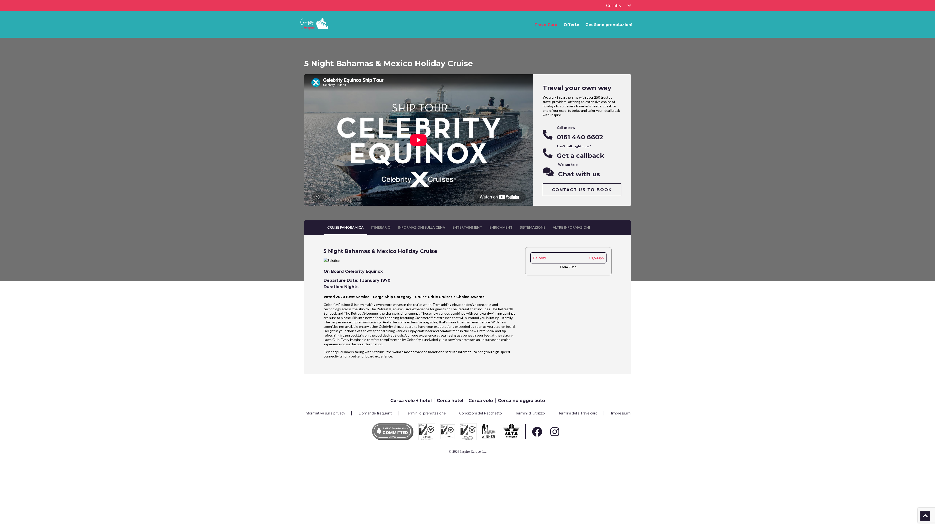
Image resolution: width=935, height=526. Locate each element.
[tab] (345, 227)
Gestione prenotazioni (608, 25)
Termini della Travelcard (578, 413)
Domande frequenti (376, 413)
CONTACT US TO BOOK (582, 189)
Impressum (621, 413)
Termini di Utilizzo (530, 413)
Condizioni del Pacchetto (480, 413)
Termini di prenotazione (426, 413)
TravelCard (546, 25)
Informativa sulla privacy (324, 413)
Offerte (571, 25)
